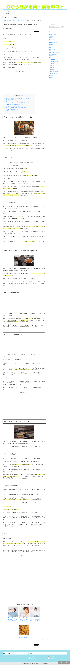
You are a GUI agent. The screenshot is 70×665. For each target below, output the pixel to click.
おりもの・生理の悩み (54, 34)
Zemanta (43, 639)
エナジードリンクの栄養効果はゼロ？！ (16, 106)
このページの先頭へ (64, 662)
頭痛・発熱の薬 (54, 73)
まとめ (6, 112)
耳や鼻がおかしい (53, 50)
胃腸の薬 (52, 69)
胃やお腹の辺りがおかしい (55, 52)
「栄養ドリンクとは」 (11, 99)
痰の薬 (52, 65)
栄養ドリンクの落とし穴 (12, 109)
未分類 (51, 44)
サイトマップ (6, 17)
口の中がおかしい (53, 39)
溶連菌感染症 (52, 45)
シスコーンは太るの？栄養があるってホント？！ (24, 636)
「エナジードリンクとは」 (12, 101)
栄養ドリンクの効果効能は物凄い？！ (15, 104)
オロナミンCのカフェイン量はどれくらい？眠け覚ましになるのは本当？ (35, 619)
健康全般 (51, 37)
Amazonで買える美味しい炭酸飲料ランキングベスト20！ (24, 619)
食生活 (12, 28)
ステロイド (53, 59)
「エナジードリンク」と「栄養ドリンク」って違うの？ (17, 98)
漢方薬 (51, 47)
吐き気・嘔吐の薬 (54, 61)
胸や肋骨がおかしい (53, 54)
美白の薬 (52, 67)
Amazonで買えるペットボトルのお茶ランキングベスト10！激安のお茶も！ (13, 620)
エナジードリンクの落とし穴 (13, 110)
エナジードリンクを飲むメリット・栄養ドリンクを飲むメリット (19, 102)
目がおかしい (52, 49)
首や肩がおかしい (53, 78)
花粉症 (51, 55)
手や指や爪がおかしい (54, 42)
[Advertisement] (24, 80)
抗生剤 (52, 63)
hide (22, 95)
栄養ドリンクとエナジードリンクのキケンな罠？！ (16, 107)
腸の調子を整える (54, 71)
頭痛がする (52, 75)
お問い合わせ (15, 17)
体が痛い (51, 36)
